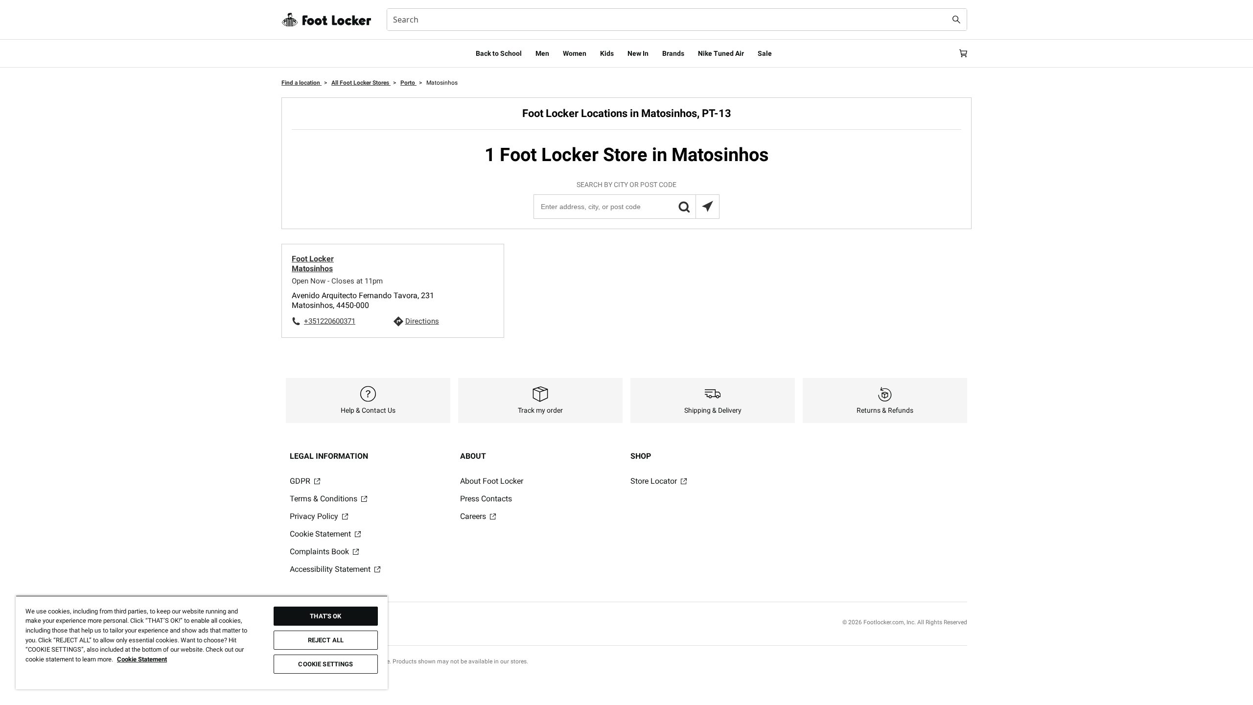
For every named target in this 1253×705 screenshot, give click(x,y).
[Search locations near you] (707, 206)
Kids (607, 53)
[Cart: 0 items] (963, 53)
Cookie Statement (321, 534)
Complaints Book (320, 551)
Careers (474, 516)
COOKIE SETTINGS (325, 664)
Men (542, 53)
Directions (422, 321)
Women (574, 53)
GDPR (301, 481)
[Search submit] (956, 19)
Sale (765, 53)
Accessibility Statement (331, 569)
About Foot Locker (491, 481)
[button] (684, 206)
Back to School (499, 53)
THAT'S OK (325, 616)
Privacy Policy (315, 516)
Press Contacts (486, 498)
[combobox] (677, 19)
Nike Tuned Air (721, 53)
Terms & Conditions (324, 498)
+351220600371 (329, 321)
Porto (408, 82)
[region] (202, 642)
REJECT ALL (326, 640)
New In (638, 53)
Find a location (301, 82)
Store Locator (654, 481)
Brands (673, 53)
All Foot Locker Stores (361, 82)
